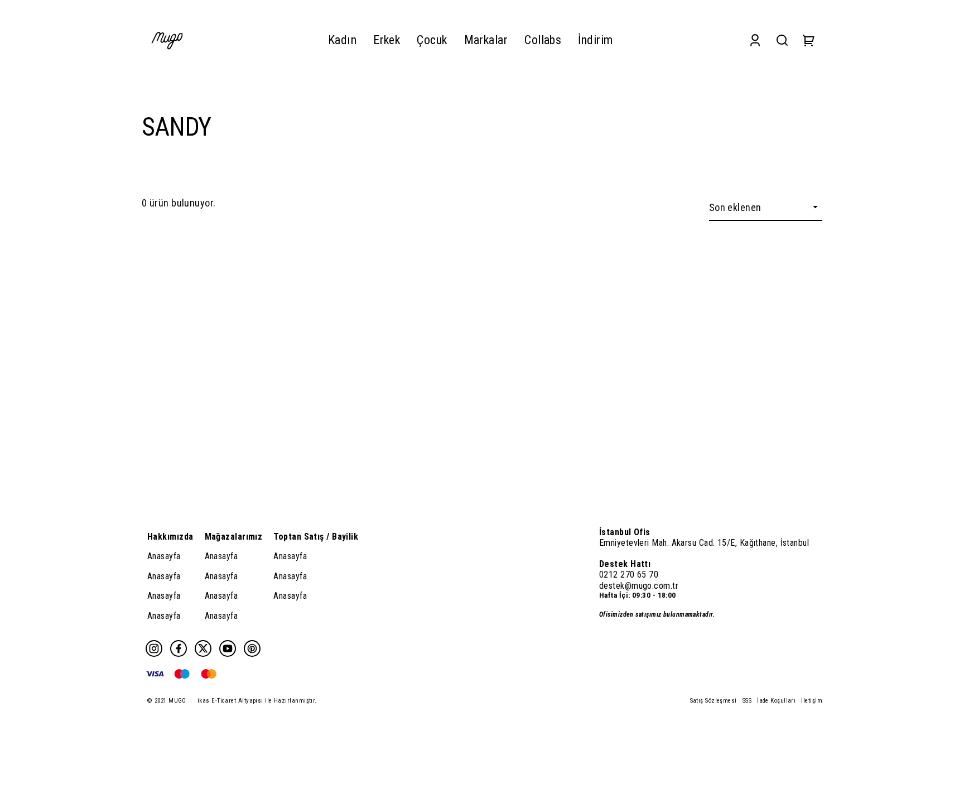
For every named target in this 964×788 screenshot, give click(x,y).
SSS (747, 700)
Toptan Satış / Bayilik (315, 536)
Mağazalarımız (234, 536)
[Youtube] (227, 648)
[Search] (782, 40)
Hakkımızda (170, 536)
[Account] (755, 40)
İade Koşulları (776, 700)
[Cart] (809, 40)
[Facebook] (178, 648)
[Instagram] (154, 648)
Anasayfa (164, 556)
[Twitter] (203, 648)
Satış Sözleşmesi (713, 700)
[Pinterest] (252, 648)
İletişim (811, 700)
